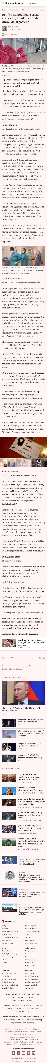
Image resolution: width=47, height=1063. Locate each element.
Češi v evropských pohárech (22, 1000)
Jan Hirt (27, 934)
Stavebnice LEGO (38, 1017)
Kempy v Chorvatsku (9, 973)
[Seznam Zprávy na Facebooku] (13, 1053)
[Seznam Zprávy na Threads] (28, 1053)
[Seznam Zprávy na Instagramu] (23, 1053)
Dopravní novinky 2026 (32, 979)
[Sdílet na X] (44, 658)
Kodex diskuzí (25, 1042)
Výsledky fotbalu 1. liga (9, 954)
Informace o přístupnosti (23, 1034)
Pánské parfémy (28, 1023)
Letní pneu (20, 1020)
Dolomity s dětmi (7, 988)
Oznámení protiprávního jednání (23, 1037)
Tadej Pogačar (29, 937)
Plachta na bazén (26, 1005)
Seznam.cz (34, 3)
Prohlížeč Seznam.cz (15, 1039)
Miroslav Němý (30, 833)
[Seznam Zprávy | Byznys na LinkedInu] (33, 1053)
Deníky (4, 669)
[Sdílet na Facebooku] (40, 658)
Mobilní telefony (25, 1017)
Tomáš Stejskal (30, 849)
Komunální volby (7, 943)
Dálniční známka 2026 (32, 976)
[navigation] (3, 3)
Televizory (38, 1020)
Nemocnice (33, 666)
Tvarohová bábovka (31, 960)
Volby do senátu (7, 940)
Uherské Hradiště (15, 669)
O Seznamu (19, 1029)
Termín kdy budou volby (10, 937)
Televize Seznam (31, 1039)
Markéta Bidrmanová (33, 793)
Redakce (16, 1032)
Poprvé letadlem (7, 976)
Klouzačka (18, 1008)
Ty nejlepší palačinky (32, 951)
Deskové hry (29, 1020)
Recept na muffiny (31, 954)
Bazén (17, 1005)
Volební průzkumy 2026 (10, 932)
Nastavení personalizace (30, 1044)
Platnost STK (29, 988)
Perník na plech (30, 966)
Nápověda (36, 1029)
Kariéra (28, 1029)
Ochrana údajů (35, 1032)
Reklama (24, 1032)
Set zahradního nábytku (31, 1008)
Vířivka (28, 1011)
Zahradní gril (19, 1011)
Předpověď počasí (34, 994)
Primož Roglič (29, 940)
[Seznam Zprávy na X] (18, 1053)
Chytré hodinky (16, 1023)
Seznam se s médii (11, 1042)
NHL (3, 966)
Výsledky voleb (7, 934)
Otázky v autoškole (31, 985)
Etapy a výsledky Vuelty (33, 932)
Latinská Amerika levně (10, 985)
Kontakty (8, 1032)
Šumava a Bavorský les (9, 979)
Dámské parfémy (9, 1020)
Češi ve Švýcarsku (8, 982)
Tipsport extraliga (8, 957)
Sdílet (15, 34)
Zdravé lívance (30, 957)
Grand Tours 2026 (31, 943)
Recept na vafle (30, 963)
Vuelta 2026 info (30, 929)
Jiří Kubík (28, 782)
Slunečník (10, 1008)
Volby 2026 (5, 929)
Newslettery (37, 1042)
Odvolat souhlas (12, 1044)
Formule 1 (5, 963)
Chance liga (6, 951)
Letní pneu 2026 (30, 973)
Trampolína (38, 1005)
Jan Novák (13, 27)
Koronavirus (22, 666)
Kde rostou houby (17, 997)
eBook (7, 34)
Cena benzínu (29, 997)
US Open (5, 960)
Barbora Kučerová (32, 807)
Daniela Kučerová (32, 820)
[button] (23, 51)
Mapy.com (22, 994)
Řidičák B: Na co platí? (32, 982)
